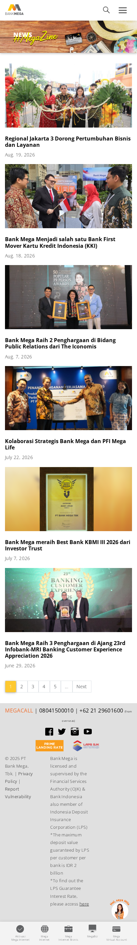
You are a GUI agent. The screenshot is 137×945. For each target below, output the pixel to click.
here (84, 904)
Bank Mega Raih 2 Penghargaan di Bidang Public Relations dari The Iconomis (60, 343)
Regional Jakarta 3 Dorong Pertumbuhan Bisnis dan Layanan (68, 141)
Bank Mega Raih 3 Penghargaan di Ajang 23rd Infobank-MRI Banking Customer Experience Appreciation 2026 (65, 649)
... (66, 686)
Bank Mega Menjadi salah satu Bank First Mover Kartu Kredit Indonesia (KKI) (60, 242)
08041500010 (56, 710)
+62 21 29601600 (101, 710)
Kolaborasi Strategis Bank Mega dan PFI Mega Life (65, 444)
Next (81, 686)
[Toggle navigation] (106, 10)
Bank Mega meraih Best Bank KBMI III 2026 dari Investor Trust (67, 545)
